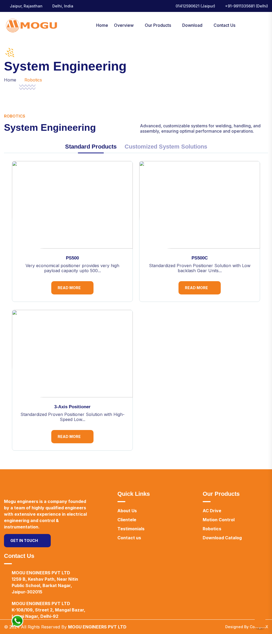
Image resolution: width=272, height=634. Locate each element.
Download (192, 25)
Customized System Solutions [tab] (166, 147)
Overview (124, 25)
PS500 (72, 257)
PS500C (200, 257)
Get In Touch (24, 540)
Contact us (129, 537)
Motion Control (219, 519)
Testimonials (130, 528)
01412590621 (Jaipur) (195, 6)
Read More (69, 287)
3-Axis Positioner (72, 406)
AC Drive (212, 510)
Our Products (158, 25)
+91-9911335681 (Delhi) (246, 6)
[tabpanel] (136, 310)
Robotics (212, 528)
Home (102, 25)
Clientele (126, 519)
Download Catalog (222, 537)
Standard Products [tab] (91, 147)
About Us (127, 510)
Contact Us (224, 25)
